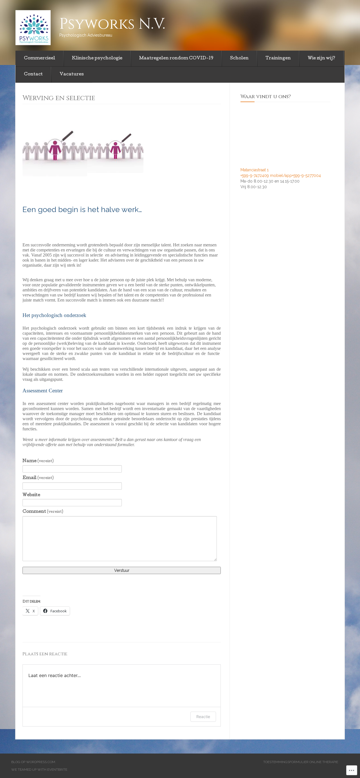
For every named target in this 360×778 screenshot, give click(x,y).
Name (38, 461)
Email (38, 478)
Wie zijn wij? (321, 58)
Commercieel (39, 58)
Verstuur (121, 570)
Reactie (203, 716)
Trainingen (278, 58)
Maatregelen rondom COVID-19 (176, 58)
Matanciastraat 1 (254, 170)
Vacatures (72, 74)
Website (31, 495)
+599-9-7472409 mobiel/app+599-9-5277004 (280, 175)
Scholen (239, 58)
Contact (33, 74)
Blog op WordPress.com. (33, 762)
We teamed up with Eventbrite (39, 770)
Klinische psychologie (97, 58)
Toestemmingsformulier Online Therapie (300, 762)
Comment (42, 512)
